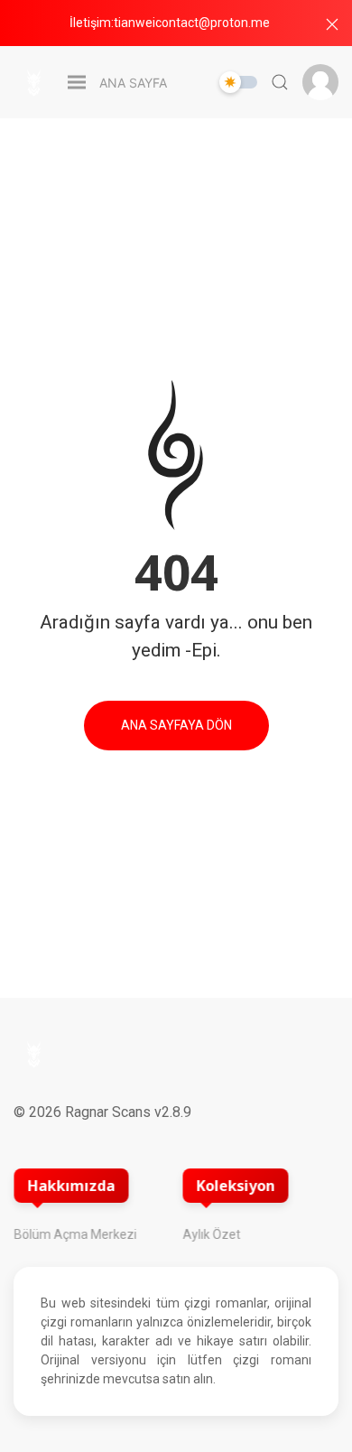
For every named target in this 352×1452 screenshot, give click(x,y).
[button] (332, 24)
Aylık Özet (212, 1234)
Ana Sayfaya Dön (176, 725)
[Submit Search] (280, 82)
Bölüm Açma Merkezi (75, 1234)
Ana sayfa (133, 82)
